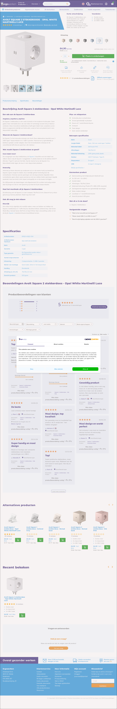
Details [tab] (86, 344)
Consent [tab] (30, 344)
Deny (31, 369)
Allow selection (58, 369)
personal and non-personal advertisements (50, 354)
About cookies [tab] (58, 344)
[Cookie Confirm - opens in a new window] (91, 339)
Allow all (85, 369)
